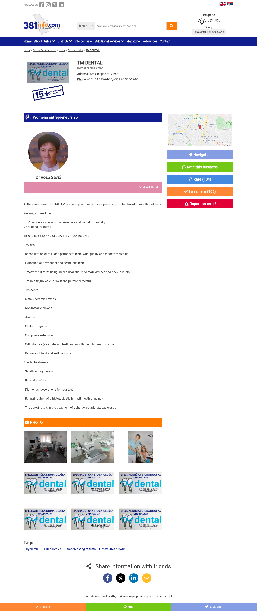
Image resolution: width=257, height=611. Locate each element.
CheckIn (44, 607)
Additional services (108, 41)
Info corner (82, 41)
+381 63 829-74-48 (99, 79)
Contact (165, 41)
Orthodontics (52, 549)
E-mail (168, 596)
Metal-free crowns (113, 549)
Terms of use (155, 596)
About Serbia (43, 41)
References (149, 41)
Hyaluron (31, 549)
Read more (150, 187)
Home (27, 41)
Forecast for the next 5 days (208, 32)
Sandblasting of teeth (81, 549)
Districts (63, 41)
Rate (130, 607)
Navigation (215, 607)
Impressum (140, 596)
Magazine (133, 41)
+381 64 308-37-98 (125, 79)
